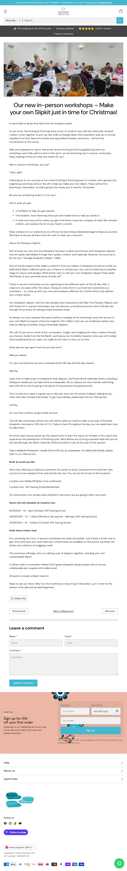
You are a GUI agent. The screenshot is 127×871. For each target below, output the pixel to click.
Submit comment (23, 683)
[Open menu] (5, 11)
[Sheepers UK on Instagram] (10, 823)
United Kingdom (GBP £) (20, 847)
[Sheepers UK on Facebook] (5, 823)
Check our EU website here (99, 2)
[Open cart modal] (121, 11)
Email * (68, 636)
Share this (20, 598)
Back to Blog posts (63, 611)
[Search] (119, 20)
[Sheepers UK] (63, 11)
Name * (13, 636)
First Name (65, 705)
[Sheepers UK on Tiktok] (15, 823)
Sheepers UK (28, 853)
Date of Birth (97, 705)
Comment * (15, 650)
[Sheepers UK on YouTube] (20, 823)
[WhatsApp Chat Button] (119, 863)
